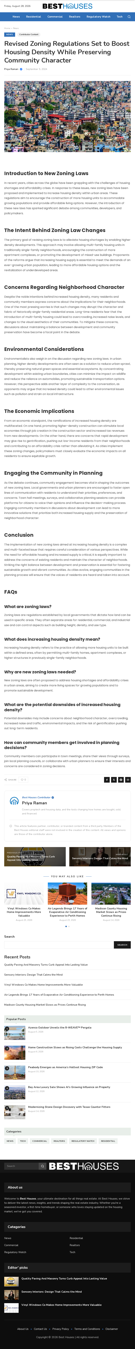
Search (122, 944)
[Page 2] (69, 926)
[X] (114, 780)
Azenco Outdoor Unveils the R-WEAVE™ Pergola (59, 1027)
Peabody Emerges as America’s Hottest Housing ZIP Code (65, 1067)
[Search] (129, 17)
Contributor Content (28, 34)
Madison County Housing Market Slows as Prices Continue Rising (111, 912)
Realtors (74, 16)
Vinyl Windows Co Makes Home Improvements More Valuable (24, 912)
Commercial (55, 16)
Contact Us (40, 1329)
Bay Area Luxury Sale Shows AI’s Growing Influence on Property (69, 1087)
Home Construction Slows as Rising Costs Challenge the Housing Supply (75, 1047)
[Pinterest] (121, 780)
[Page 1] (66, 926)
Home (7, 28)
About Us (22, 1329)
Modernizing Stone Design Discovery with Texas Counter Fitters (69, 1107)
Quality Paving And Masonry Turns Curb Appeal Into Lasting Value (46, 964)
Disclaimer (111, 1329)
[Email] (128, 780)
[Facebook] (107, 780)
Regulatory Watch (98, 16)
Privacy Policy (60, 1329)
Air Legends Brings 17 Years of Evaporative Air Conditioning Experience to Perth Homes (67, 912)
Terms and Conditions (87, 1329)
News (16, 16)
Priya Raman (34, 803)
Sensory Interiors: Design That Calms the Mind (33, 974)
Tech (120, 16)
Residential (33, 16)
